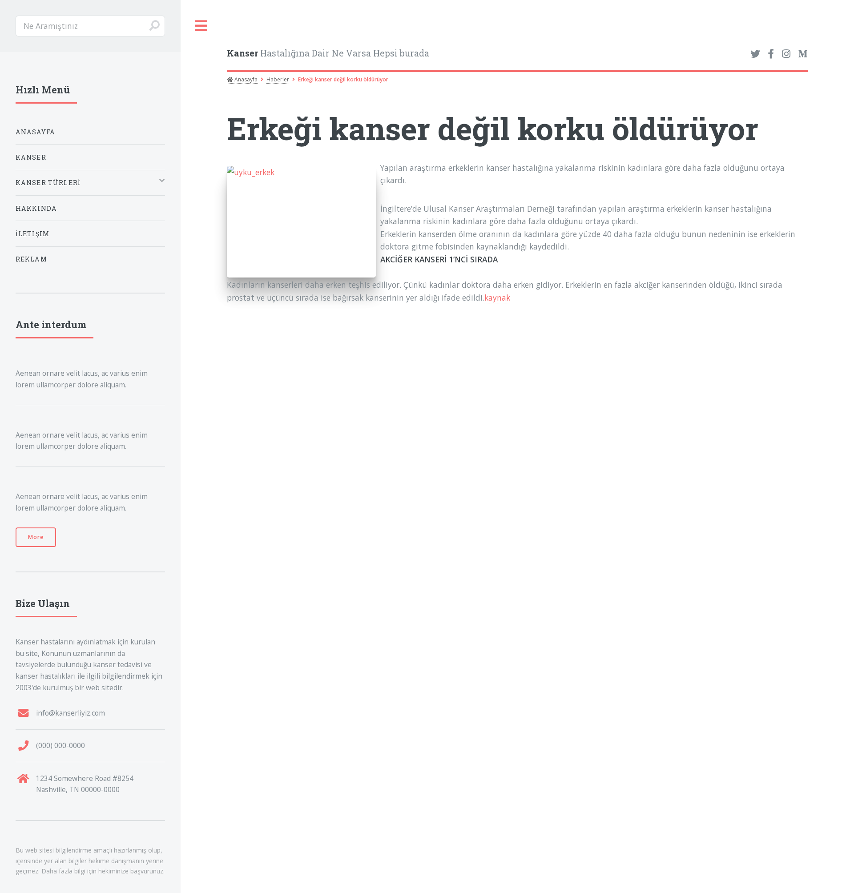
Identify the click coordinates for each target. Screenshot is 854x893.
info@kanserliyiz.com (70, 713)
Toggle (201, 26)
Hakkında (36, 208)
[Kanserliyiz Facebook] (771, 54)
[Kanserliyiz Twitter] (755, 54)
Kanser (31, 157)
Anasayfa (245, 79)
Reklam (31, 259)
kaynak (497, 297)
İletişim (32, 233)
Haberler (277, 79)
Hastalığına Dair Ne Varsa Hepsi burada (328, 53)
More (36, 537)
